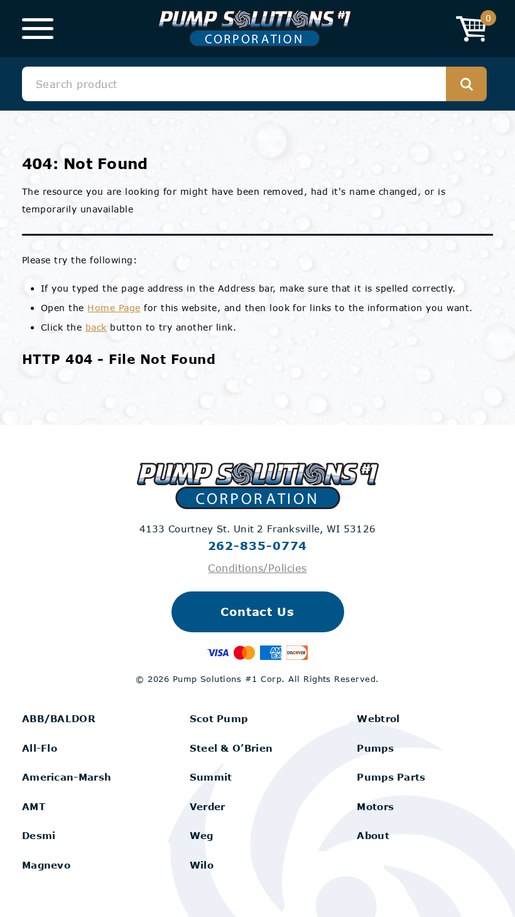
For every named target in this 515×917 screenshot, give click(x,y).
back (96, 327)
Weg (202, 835)
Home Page (113, 307)
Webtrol (378, 718)
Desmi (39, 835)
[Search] (466, 84)
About (373, 835)
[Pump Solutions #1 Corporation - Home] (255, 28)
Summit (211, 776)
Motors (375, 806)
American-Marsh (66, 776)
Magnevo (46, 864)
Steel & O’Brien (231, 748)
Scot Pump (219, 718)
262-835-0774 (258, 545)
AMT (33, 806)
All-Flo (39, 748)
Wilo (202, 864)
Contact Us (257, 611)
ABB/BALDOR (58, 718)
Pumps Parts (391, 776)
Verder (207, 806)
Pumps (375, 748)
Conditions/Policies (257, 568)
